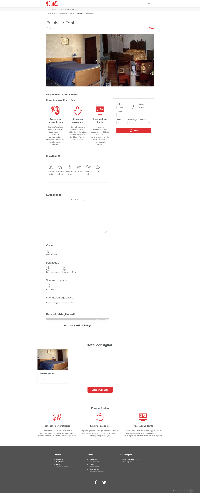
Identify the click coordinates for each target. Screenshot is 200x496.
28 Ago (141, 107)
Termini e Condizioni (63, 467)
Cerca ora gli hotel (100, 389)
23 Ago (120, 107)
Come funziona (94, 467)
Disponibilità (63, 13)
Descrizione (80, 13)
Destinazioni (93, 459)
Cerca (135, 130)
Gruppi (91, 464)
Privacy (59, 464)
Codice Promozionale (96, 472)
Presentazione (52, 13)
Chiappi (61, 9)
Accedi (147, 3)
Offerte (72, 13)
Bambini (143, 119)
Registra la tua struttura (130, 459)
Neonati (131, 119)
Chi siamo (59, 459)
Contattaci (60, 462)
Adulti (119, 119)
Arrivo (119, 104)
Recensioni (89, 13)
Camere (120, 112)
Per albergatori (126, 462)
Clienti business (94, 462)
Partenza (141, 104)
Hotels (54, 9)
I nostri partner (94, 469)
